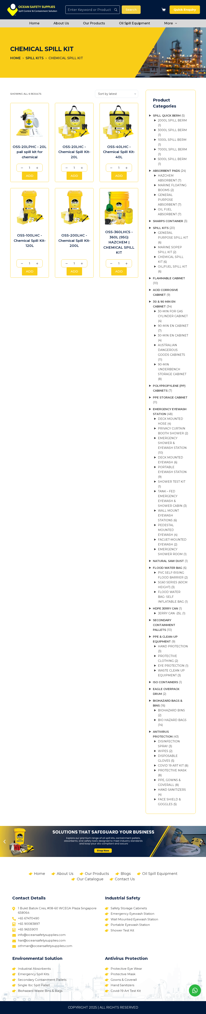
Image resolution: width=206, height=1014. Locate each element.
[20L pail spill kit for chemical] (29, 122)
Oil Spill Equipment (134, 23)
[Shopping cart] (163, 10)
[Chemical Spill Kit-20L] (74, 122)
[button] (4, 841)
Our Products (94, 23)
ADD (29, 176)
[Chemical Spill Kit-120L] (29, 207)
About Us (61, 23)
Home (34, 23)
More (168, 23)
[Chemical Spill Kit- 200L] (74, 207)
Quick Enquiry (185, 9)
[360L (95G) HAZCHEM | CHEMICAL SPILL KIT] (119, 207)
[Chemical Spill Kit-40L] (119, 122)
